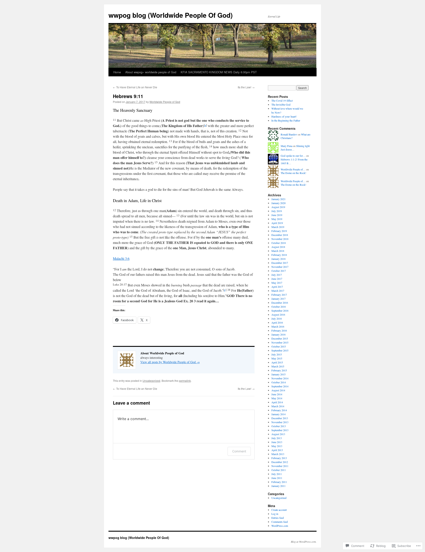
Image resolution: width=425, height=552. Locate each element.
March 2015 (277, 366)
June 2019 (276, 215)
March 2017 (277, 290)
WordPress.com (279, 525)
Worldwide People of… (293, 169)
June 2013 (276, 442)
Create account (279, 509)
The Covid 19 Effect (282, 100)
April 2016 (277, 322)
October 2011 (278, 470)
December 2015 (279, 338)
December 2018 (279, 235)
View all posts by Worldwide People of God (170, 362)
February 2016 (279, 330)
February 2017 (279, 294)
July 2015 (276, 354)
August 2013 (278, 434)
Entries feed (277, 517)
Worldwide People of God (164, 102)
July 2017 (276, 274)
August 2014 (278, 390)
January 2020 (278, 203)
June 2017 (276, 278)
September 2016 (279, 310)
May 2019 (276, 219)
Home (117, 72)
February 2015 (279, 370)
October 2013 (278, 426)
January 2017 (278, 298)
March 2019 (277, 227)
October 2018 (278, 243)
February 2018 (279, 255)
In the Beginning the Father (285, 120)
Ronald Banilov (289, 134)
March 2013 (277, 454)
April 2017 (277, 286)
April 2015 (277, 362)
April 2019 (277, 223)
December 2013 (279, 418)
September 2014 (279, 386)
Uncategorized (151, 380)
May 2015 (276, 358)
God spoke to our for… (293, 155)
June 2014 (276, 394)
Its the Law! (246, 87)
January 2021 (278, 199)
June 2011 (276, 478)
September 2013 (279, 430)
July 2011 (276, 474)
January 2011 (278, 486)
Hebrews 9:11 (128, 96)
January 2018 (278, 259)
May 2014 (276, 398)
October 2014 (278, 382)
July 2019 (276, 211)
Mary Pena (286, 146)
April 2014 (277, 402)
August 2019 (278, 207)
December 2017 (279, 262)
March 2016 (277, 326)
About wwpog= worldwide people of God (150, 72)
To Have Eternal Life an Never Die (135, 87)
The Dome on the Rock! (293, 173)
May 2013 (276, 446)
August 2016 (278, 314)
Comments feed (279, 521)
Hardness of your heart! (284, 116)
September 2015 (279, 350)
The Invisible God (280, 104)
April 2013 (277, 450)
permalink (185, 380)
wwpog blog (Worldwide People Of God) (170, 15)
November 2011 (279, 466)
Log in (274, 513)
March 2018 (277, 251)
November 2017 (279, 266)
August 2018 (278, 247)
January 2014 (278, 414)
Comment (239, 451)
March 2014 (277, 406)
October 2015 (278, 346)
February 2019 (279, 231)
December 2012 (279, 462)
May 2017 (276, 282)
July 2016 (276, 318)
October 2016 (278, 306)
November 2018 (279, 239)
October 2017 (278, 270)
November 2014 (279, 378)
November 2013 (279, 422)
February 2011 (279, 482)
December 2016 (279, 302)
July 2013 (276, 438)
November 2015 (279, 342)
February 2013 (279, 458)
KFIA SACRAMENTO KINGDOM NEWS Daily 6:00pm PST (219, 72)
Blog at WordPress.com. (304, 541)
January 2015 (278, 374)
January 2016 (278, 334)
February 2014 (279, 410)
